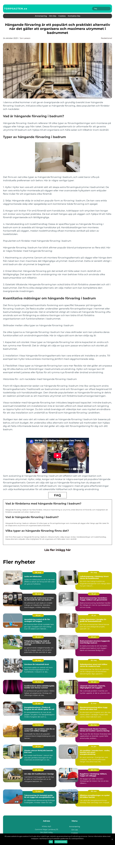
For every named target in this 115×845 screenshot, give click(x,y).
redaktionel (106, 38)
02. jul (38, 615)
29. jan (38, 746)
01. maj (38, 682)
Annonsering (41, 16)
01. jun (93, 637)
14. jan (93, 746)
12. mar (93, 703)
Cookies (62, 16)
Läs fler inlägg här (57, 550)
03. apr (93, 682)
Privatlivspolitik (60, 842)
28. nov (94, 770)
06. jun (38, 637)
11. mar (38, 725)
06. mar (94, 725)
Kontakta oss (74, 16)
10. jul (94, 594)
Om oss (52, 16)
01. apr (38, 703)
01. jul (94, 615)
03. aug (38, 594)
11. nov (38, 791)
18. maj (38, 660)
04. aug (94, 572)
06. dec (38, 770)
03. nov (94, 791)
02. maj (94, 660)
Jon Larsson (25, 38)
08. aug (38, 572)
